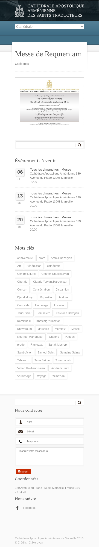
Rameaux (36, 344)
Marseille (43, 329)
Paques (70, 336)
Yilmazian (58, 376)
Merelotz (60, 329)
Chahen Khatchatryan (55, 273)
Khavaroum (24, 329)
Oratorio (54, 336)
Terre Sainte (42, 360)
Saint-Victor (24, 352)
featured (64, 297)
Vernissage (24, 376)
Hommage (41, 305)
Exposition (46, 297)
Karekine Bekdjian (67, 313)
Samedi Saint (46, 352)
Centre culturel (26, 273)
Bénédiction (33, 266)
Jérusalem (43, 313)
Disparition (62, 289)
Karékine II (24, 321)
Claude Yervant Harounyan (50, 281)
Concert (22, 289)
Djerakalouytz (26, 297)
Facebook (29, 507)
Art (19, 266)
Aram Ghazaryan (61, 258)
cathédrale (54, 266)
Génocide (23, 305)
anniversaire (25, 258)
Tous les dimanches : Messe (50, 169)
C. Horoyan (36, 542)
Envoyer (23, 471)
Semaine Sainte (70, 352)
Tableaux (23, 360)
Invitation (59, 305)
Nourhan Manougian (30, 336)
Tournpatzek (63, 360)
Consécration (41, 289)
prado (21, 344)
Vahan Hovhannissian (31, 368)
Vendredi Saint (60, 368)
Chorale (22, 281)
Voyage (42, 376)
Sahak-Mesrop (57, 344)
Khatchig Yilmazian (48, 321)
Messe (75, 329)
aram (42, 258)
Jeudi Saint (24, 313)
